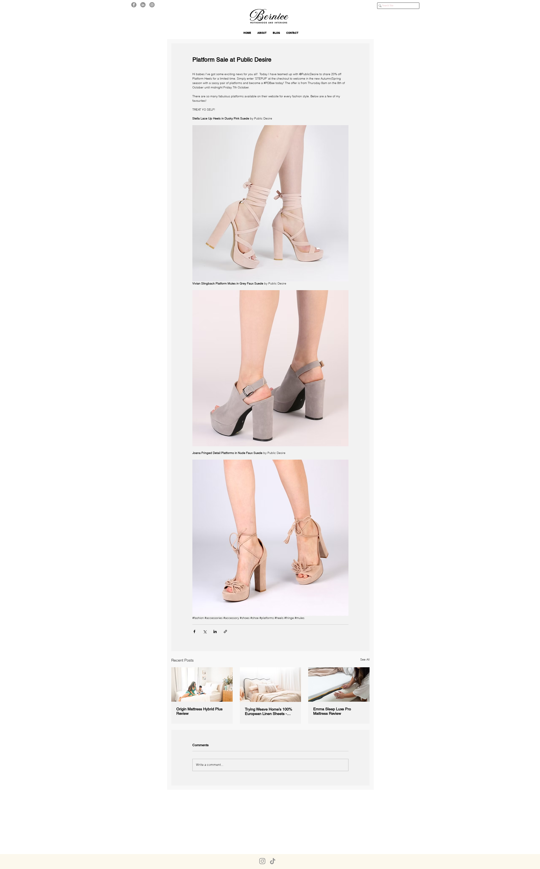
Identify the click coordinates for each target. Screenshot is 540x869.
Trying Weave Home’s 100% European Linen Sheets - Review (268, 711)
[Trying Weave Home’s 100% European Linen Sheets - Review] (270, 684)
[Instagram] (262, 861)
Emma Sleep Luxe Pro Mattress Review (332, 711)
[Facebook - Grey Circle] (133, 4)
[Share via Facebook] (194, 631)
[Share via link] (225, 631)
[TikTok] (273, 861)
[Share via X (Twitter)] (205, 631)
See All (365, 659)
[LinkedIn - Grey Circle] (143, 4)
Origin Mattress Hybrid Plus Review (199, 711)
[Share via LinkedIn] (215, 631)
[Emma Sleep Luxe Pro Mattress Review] (339, 684)
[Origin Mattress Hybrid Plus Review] (202, 684)
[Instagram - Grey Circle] (152, 4)
